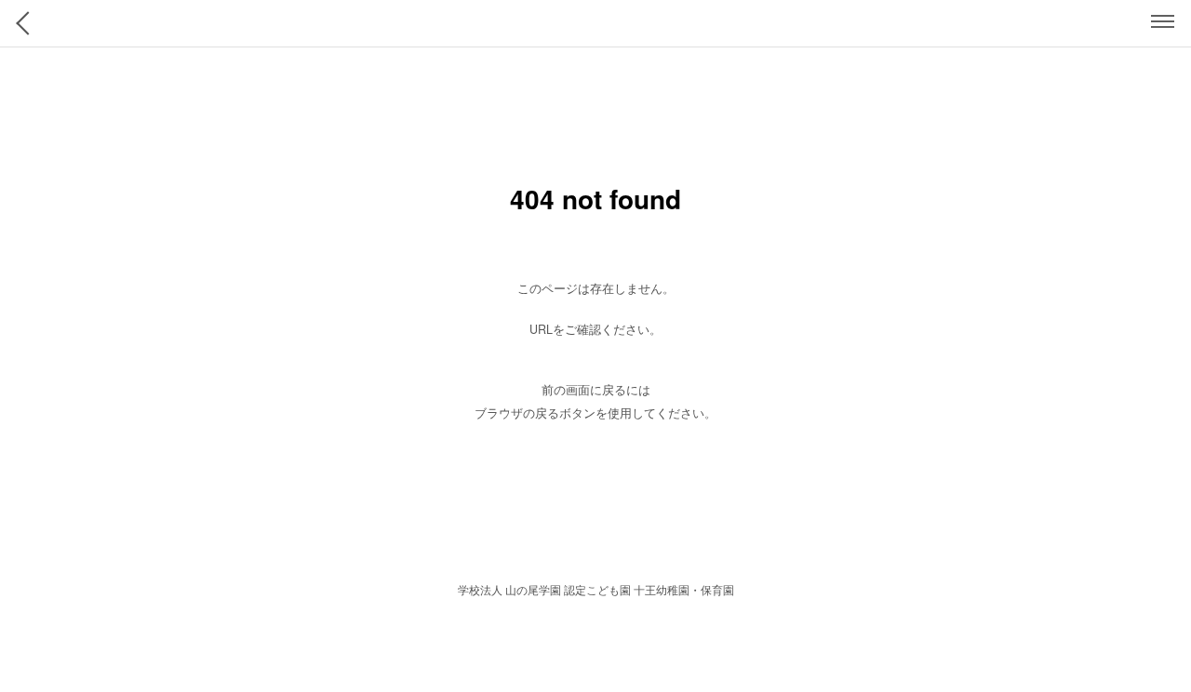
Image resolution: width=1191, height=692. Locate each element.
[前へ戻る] (28, 23)
